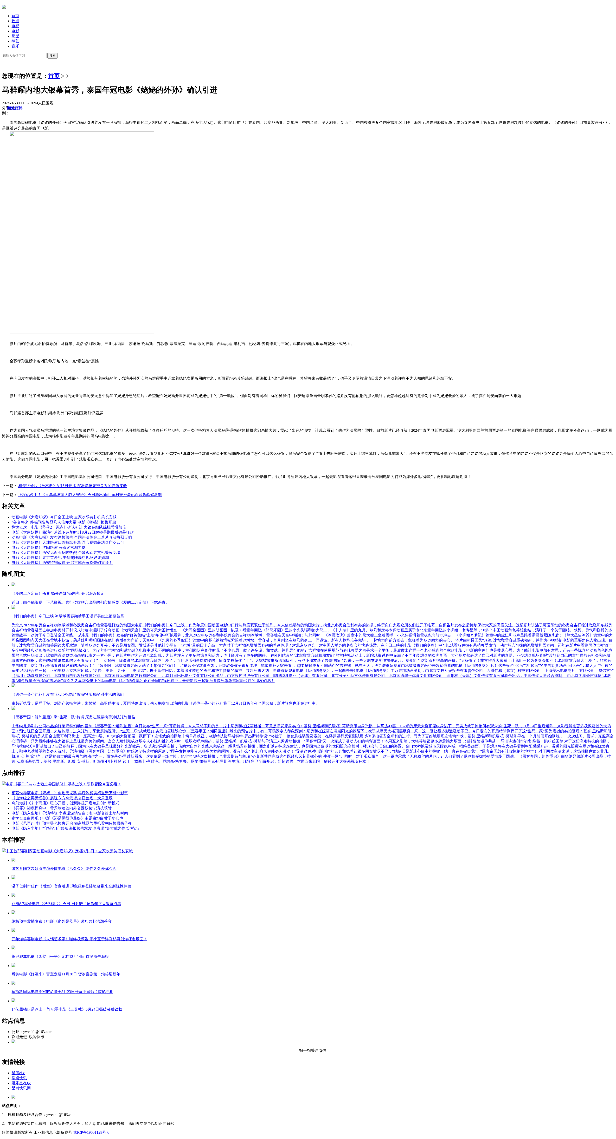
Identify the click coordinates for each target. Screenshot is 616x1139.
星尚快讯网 (21, 1088)
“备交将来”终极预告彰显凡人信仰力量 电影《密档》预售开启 (64, 522)
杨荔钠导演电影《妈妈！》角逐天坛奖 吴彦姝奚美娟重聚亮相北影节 (70, 793)
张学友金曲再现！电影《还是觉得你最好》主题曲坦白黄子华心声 (67, 818)
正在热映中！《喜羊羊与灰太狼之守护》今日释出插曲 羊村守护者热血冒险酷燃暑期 (90, 495)
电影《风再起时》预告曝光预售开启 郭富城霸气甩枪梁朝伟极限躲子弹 (72, 823)
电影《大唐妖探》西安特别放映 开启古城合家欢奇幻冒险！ (62, 563)
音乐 (15, 46)
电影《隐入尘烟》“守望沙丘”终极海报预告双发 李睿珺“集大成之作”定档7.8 (76, 828)
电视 (15, 26)
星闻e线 (18, 1073)
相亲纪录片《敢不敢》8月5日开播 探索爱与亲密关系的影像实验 (72, 486)
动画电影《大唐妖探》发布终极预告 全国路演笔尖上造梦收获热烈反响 (72, 537)
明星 (15, 36)
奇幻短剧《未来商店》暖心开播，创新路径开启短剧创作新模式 (65, 803)
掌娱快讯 (19, 1078)
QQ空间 (14, 108)
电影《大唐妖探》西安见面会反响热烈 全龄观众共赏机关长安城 (66, 552)
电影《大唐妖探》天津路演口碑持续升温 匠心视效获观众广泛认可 (68, 542)
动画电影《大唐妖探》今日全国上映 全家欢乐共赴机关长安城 (64, 517)
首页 (15, 16)
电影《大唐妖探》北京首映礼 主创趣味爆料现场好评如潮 (60, 558)
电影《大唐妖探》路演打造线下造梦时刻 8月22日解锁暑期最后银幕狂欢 (73, 532)
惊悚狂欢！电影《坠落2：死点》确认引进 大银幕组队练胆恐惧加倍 (69, 527)
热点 (15, 21)
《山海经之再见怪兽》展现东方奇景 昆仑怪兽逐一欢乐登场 (62, 798)
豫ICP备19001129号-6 (91, 1132)
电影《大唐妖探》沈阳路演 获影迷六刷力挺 (49, 547)
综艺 (15, 41)
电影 (15, 31)
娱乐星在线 (21, 1083)
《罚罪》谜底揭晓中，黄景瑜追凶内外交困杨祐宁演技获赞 (62, 808)
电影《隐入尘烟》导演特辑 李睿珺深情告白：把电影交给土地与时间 (70, 813)
